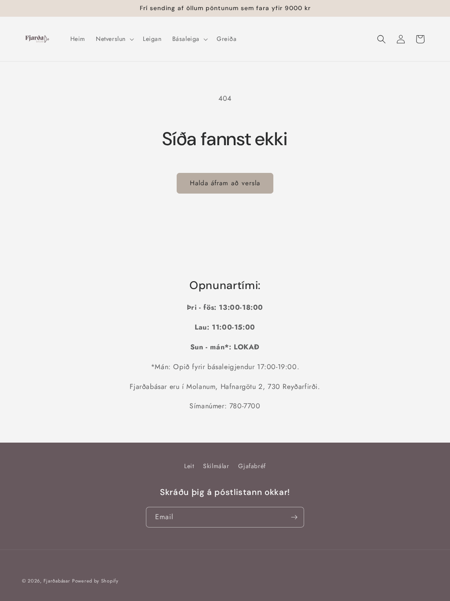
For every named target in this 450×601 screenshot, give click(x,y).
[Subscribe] (294, 517)
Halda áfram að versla (225, 183)
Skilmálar (216, 466)
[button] (114, 38)
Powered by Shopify (95, 580)
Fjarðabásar (57, 580)
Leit (189, 466)
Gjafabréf (251, 466)
